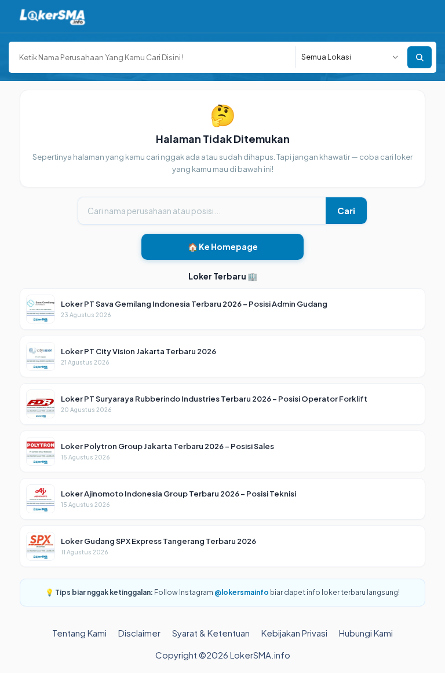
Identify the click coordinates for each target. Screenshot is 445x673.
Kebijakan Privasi (294, 632)
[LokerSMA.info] (52, 16)
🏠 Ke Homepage (223, 246)
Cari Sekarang (419, 57)
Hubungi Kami (366, 632)
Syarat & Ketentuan (211, 632)
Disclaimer (139, 632)
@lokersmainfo (241, 592)
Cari (346, 210)
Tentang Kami (79, 632)
